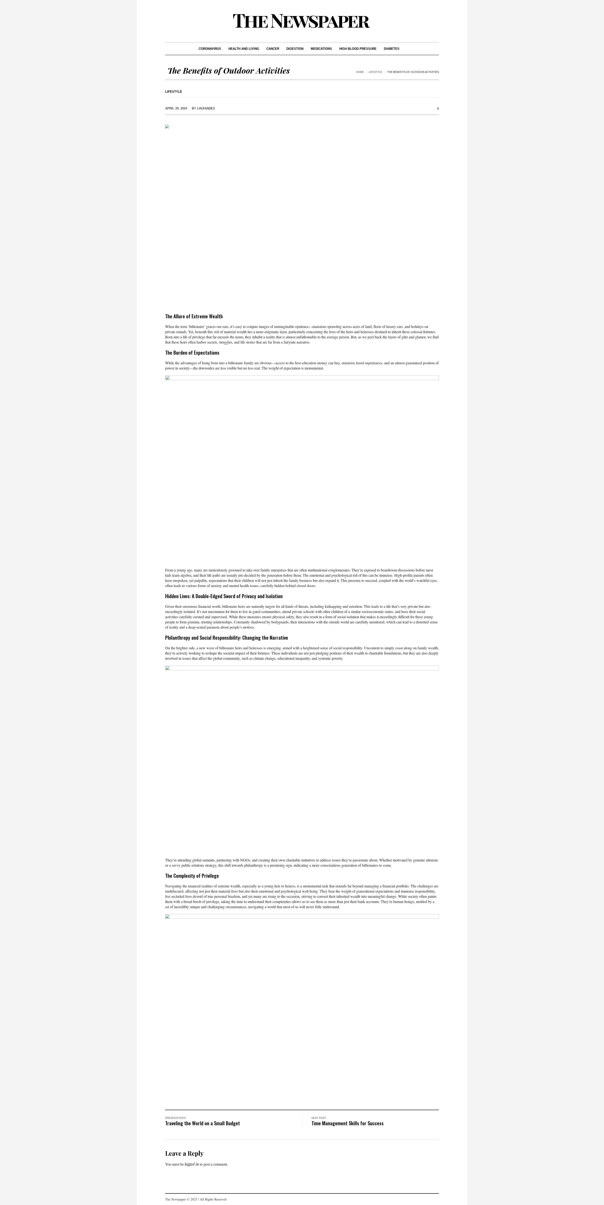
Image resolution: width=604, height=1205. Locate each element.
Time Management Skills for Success (347, 1123)
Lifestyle (375, 72)
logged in (192, 1164)
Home (360, 72)
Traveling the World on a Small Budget (202, 1123)
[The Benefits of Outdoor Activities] (302, 215)
